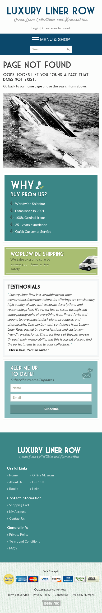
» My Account (16, 512)
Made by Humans (84, 594)
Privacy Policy (41, 594)
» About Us (14, 482)
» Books (12, 489)
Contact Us (62, 594)
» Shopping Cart (18, 505)
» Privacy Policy (17, 534)
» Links (34, 489)
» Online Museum (42, 475)
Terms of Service (18, 594)
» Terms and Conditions (23, 541)
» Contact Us (16, 518)
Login (36, 28)
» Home (12, 475)
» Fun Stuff (37, 482)
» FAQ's (12, 548)
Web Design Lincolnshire (51, 602)
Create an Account (56, 28)
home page (34, 86)
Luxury (51, 13)
